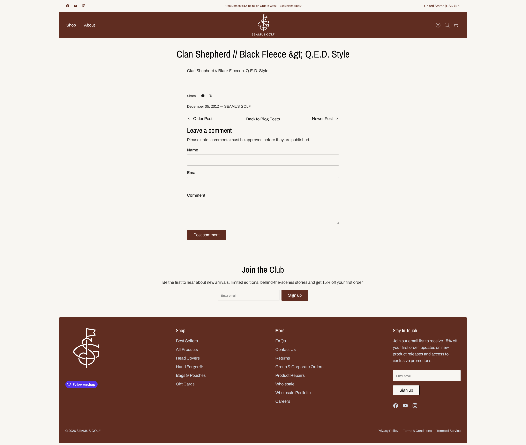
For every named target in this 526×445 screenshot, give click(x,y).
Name (192, 150)
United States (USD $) (440, 6)
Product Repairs (290, 375)
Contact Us (285, 349)
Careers (282, 401)
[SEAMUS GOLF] (263, 25)
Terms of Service (448, 430)
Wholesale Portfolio (293, 392)
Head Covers (188, 358)
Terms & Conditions (417, 430)
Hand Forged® (189, 366)
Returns (282, 358)
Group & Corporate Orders (299, 366)
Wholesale (284, 384)
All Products (187, 349)
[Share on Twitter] (211, 95)
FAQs (280, 341)
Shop (71, 25)
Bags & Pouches (191, 375)
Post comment (207, 235)
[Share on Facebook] (203, 95)
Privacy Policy (388, 430)
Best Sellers (187, 341)
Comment (196, 195)
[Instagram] (84, 6)
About (89, 25)
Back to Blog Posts (263, 119)
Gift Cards (185, 384)
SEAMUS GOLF (88, 430)
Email (192, 172)
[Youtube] (76, 6)
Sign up (295, 295)
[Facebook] (68, 6)
